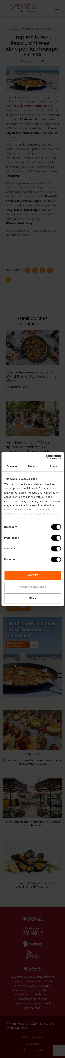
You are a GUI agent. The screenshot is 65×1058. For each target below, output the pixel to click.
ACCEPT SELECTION (32, 586)
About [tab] (53, 466)
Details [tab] (32, 466)
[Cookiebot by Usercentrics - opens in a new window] (46, 456)
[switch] (56, 538)
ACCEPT (32, 575)
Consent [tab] (12, 466)
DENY (32, 598)
